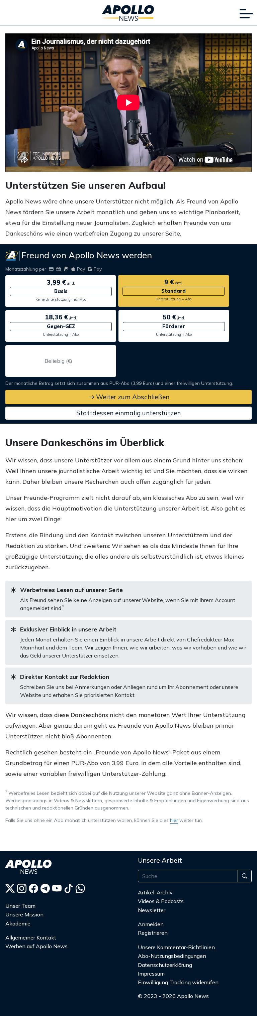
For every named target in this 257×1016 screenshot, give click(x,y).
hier (174, 820)
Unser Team (20, 905)
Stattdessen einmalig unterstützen (128, 413)
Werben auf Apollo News (36, 946)
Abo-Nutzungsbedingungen (172, 956)
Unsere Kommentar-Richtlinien (176, 947)
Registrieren (153, 932)
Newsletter (151, 910)
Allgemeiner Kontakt (30, 937)
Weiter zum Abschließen (131, 397)
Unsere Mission (24, 914)
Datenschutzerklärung (165, 965)
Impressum (151, 973)
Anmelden (151, 924)
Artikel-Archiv (155, 892)
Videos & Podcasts (161, 901)
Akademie (17, 923)
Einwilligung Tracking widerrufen (178, 982)
